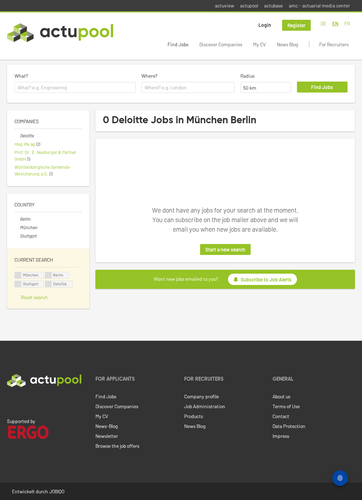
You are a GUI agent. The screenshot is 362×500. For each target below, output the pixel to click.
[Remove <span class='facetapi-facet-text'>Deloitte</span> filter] (48, 284)
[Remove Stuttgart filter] (17, 236)
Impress (281, 436)
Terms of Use (286, 406)
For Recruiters (334, 44)
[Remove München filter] (17, 227)
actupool (249, 5)
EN (335, 23)
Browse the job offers (117, 446)
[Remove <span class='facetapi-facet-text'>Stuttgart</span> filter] (18, 284)
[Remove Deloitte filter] (17, 135)
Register (296, 25)
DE (323, 23)
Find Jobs (178, 44)
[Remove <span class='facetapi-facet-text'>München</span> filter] (18, 275)
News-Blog (106, 426)
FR (347, 23)
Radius (247, 76)
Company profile (201, 396)
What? (21, 76)
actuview (224, 5)
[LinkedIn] (11, 402)
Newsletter (106, 436)
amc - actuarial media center (319, 5)
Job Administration (204, 406)
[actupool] (60, 32)
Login (264, 25)
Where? (149, 76)
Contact (281, 416)
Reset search (34, 297)
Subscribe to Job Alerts (266, 279)
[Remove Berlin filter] (17, 219)
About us (281, 396)
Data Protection (289, 426)
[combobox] (75, 87)
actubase (273, 5)
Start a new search (225, 249)
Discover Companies (220, 44)
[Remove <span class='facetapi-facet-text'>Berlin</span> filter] (48, 275)
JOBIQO (56, 491)
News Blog (287, 44)
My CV (259, 44)
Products (193, 416)
